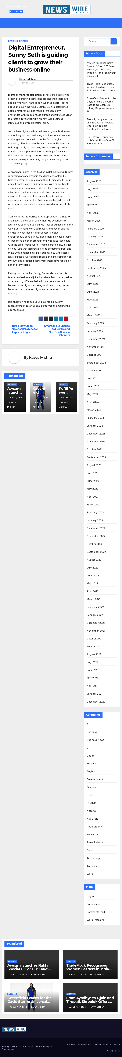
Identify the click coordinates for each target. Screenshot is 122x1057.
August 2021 (94, 654)
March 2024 (94, 409)
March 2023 (94, 504)
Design (90, 755)
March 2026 (94, 220)
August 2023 (94, 465)
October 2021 (94, 638)
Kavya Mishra (29, 79)
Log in (90, 896)
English (23, 41)
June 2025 (93, 291)
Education (92, 763)
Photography (94, 826)
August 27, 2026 (19, 974)
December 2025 (96, 244)
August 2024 (94, 370)
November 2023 (96, 441)
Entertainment (95, 779)
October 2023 (95, 449)
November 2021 (96, 630)
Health (90, 795)
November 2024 (96, 346)
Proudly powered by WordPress (17, 1046)
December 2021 (96, 622)
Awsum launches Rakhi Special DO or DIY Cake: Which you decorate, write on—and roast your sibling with (101, 69)
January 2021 (95, 693)
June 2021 (93, 670)
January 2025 (95, 331)
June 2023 (93, 480)
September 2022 (96, 551)
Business (13, 41)
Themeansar (8, 1049)
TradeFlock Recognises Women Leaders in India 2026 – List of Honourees (101, 87)
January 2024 (95, 425)
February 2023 (95, 512)
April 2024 (93, 402)
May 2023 (92, 488)
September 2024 (96, 362)
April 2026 (93, 212)
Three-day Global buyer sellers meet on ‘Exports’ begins (25, 328)
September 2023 (96, 457)
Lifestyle (91, 802)
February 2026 (95, 228)
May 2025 (92, 299)
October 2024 (95, 354)
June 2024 (93, 386)
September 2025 (96, 268)
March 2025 (94, 315)
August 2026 (94, 181)
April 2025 (93, 307)
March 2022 (94, 599)
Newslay (45, 1046)
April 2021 (92, 685)
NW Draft (92, 818)
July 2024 (92, 378)
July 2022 (92, 567)
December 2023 (96, 433)
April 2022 (93, 591)
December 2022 (96, 528)
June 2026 (93, 197)
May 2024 (92, 394)
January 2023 (95, 520)
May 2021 (92, 678)
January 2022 (95, 614)
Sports (90, 850)
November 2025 (96, 252)
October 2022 (95, 543)
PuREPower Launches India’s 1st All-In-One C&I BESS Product (101, 140)
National (91, 810)
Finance (91, 787)
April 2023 (93, 496)
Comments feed (96, 911)
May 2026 (92, 204)
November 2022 (96, 536)
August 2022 (94, 559)
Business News (95, 739)
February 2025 (95, 323)
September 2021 (96, 646)
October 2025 (95, 260)
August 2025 (94, 275)
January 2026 (95, 236)
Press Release (95, 842)
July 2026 (92, 189)
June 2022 (93, 575)
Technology (93, 858)
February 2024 (95, 417)
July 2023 (92, 473)
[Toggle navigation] (63, 22)
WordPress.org (95, 919)
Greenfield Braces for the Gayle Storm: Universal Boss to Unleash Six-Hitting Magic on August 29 (101, 105)
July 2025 (92, 283)
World (90, 873)
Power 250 (93, 834)
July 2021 (92, 662)
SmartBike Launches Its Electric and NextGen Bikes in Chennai (57, 330)
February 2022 (95, 607)
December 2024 (96, 339)
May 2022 (92, 583)
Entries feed (93, 904)
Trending (92, 866)
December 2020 (96, 701)
